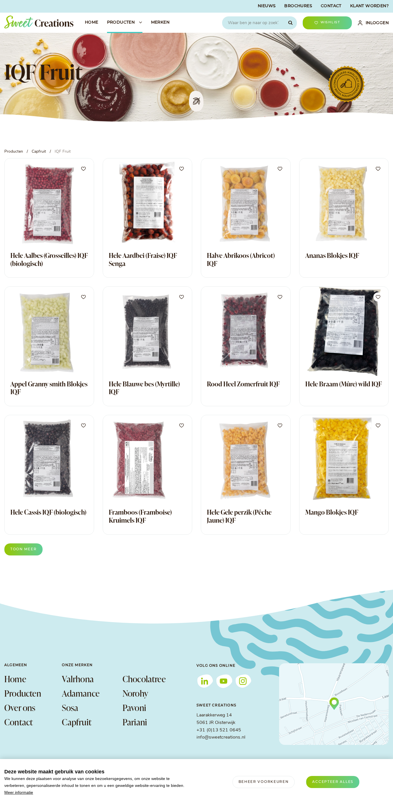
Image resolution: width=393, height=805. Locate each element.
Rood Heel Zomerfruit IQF (243, 383)
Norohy (135, 693)
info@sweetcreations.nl (221, 737)
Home (15, 679)
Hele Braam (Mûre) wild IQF (343, 383)
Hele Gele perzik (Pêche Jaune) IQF (239, 516)
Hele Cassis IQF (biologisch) (48, 512)
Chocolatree (144, 679)
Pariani (135, 722)
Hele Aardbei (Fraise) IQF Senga (143, 259)
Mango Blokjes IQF (331, 512)
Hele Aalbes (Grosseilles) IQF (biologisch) (49, 259)
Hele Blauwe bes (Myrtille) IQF (144, 387)
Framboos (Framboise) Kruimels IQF (140, 516)
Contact (18, 722)
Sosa (70, 708)
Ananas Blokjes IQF (332, 255)
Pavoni (134, 708)
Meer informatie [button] (18, 792)
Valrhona (78, 679)
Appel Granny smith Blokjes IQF (48, 387)
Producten (22, 693)
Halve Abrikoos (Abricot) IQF (241, 259)
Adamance (81, 693)
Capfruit (76, 722)
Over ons (20, 708)
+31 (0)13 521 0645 (219, 730)
